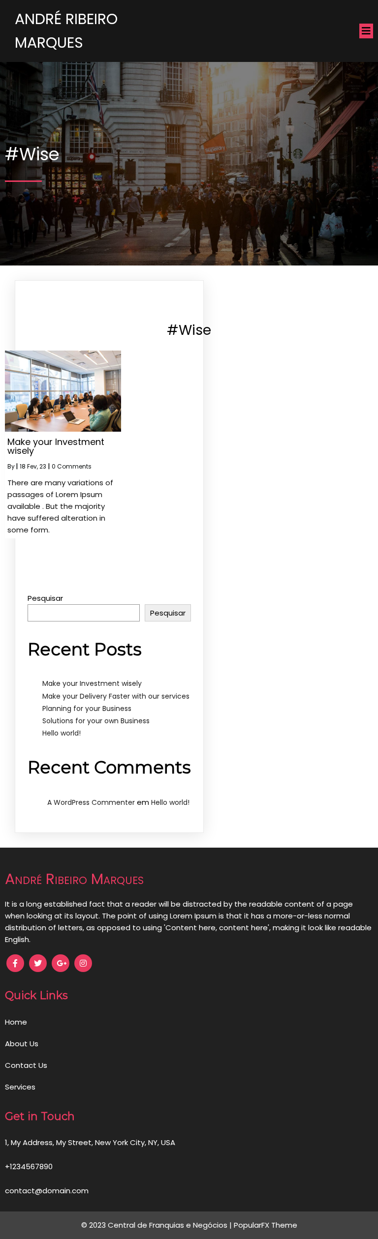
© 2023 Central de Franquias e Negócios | (157, 1225)
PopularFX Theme (265, 1225)
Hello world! (61, 733)
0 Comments (72, 466)
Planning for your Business (86, 708)
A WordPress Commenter (91, 802)
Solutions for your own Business (96, 721)
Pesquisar (45, 598)
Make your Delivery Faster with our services (115, 696)
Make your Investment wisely (92, 683)
